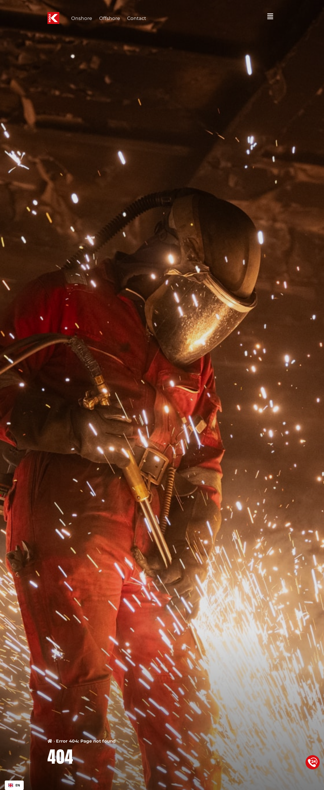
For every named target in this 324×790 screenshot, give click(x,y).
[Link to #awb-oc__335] (270, 16)
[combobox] (14, 785)
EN (17, 785)
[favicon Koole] (53, 14)
